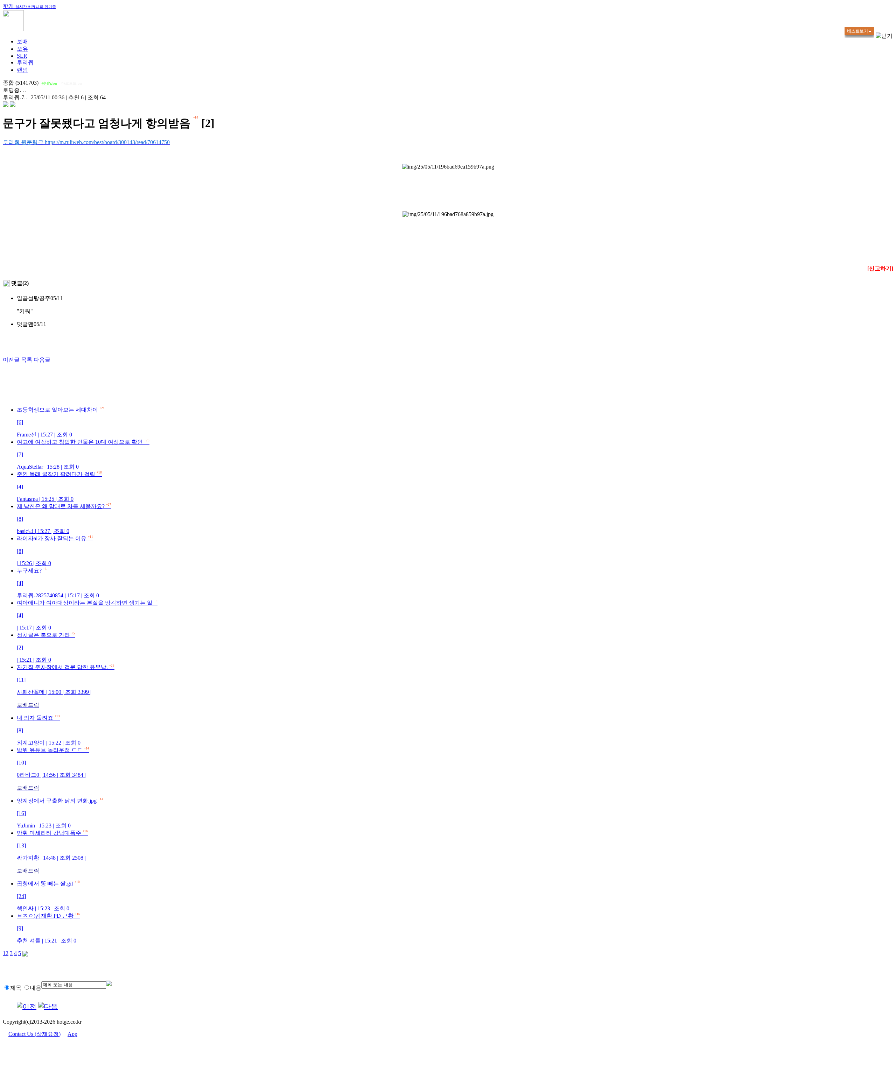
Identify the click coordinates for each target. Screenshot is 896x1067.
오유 (22, 49)
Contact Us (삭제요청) (34, 1034)
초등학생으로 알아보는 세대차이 (61, 422)
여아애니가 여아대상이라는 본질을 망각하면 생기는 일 (87, 615)
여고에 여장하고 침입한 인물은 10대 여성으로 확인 (83, 454)
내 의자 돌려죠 (48, 730)
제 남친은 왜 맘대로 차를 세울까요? (64, 518)
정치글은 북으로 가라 (46, 647)
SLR (22, 56)
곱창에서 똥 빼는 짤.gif (48, 896)
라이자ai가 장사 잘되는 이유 (55, 550)
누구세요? (58, 583)
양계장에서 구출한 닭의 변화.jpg (60, 813)
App (72, 1034)
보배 (22, 41)
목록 (26, 360)
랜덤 (22, 70)
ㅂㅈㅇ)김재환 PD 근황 (48, 928)
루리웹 (25, 62)
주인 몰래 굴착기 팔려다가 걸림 (59, 486)
